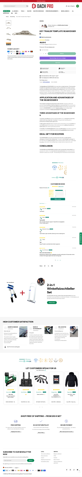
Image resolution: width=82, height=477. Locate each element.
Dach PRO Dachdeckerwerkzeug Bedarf (14, 473)
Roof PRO (64, 109)
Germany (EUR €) (8, 467)
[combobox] (16, 6)
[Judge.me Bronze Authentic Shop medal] (51, 360)
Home (7, 16)
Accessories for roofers (59, 92)
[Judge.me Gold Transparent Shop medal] (54, 167)
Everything (12, 16)
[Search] (27, 6)
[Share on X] (48, 265)
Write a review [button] (58, 199)
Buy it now (58, 62)
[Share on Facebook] (44, 265)
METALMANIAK (46, 82)
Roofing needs (44, 93)
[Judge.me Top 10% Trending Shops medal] (60, 172)
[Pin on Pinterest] (52, 265)
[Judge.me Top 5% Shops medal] (56, 360)
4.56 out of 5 (60, 186)
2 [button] (57, 260)
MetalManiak (44, 86)
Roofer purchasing (55, 109)
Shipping (46, 44)
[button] (22, 1)
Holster (64, 128)
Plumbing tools (63, 130)
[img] (42, 206)
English (16, 467)
